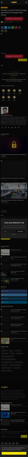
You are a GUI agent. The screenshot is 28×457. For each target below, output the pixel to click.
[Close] (25, 220)
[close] (26, 446)
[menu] (1, 2)
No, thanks (14, 234)
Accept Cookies (14, 453)
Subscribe (20, 231)
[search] (26, 2)
